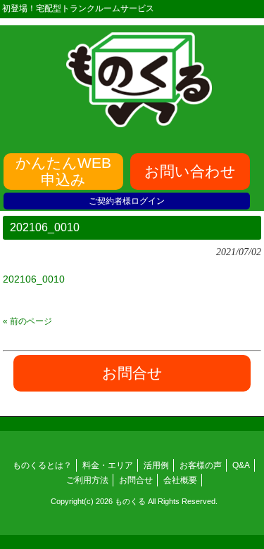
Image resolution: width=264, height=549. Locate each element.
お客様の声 (201, 465)
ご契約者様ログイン (127, 201)
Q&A (241, 465)
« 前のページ (27, 321)
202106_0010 (34, 279)
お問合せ (136, 480)
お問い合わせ (190, 171)
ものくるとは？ (42, 465)
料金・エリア (107, 465)
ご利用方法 (87, 480)
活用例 (156, 465)
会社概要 (180, 480)
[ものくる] (139, 122)
